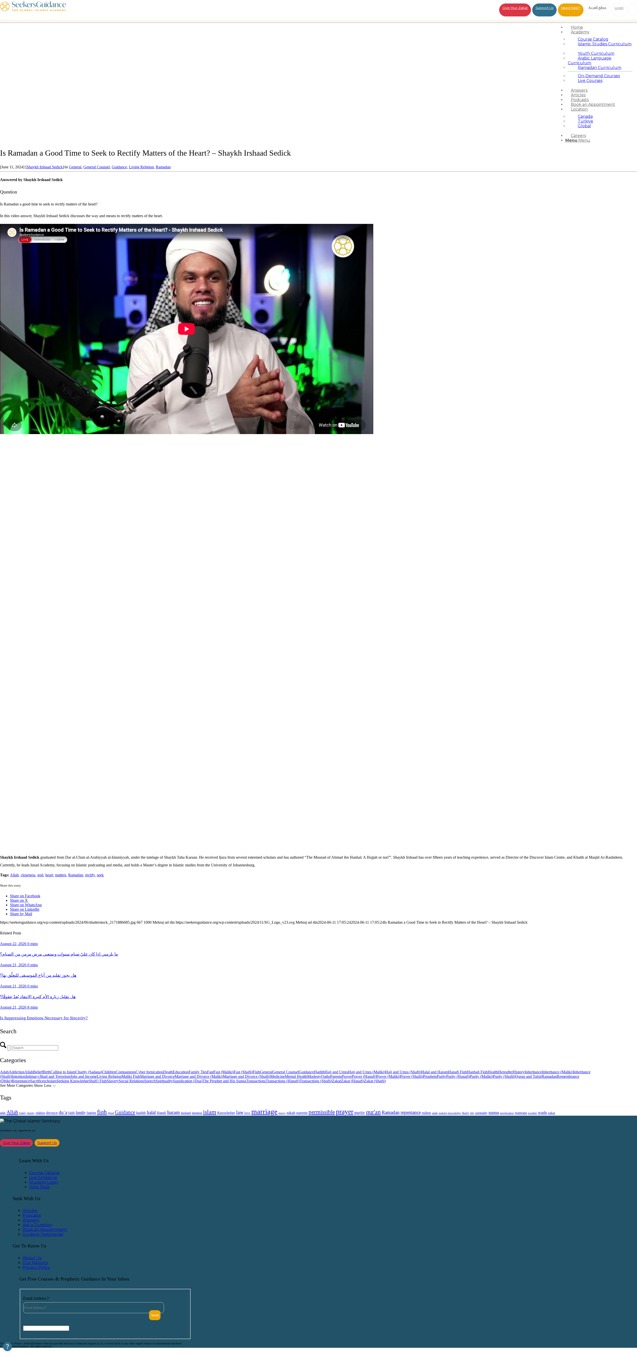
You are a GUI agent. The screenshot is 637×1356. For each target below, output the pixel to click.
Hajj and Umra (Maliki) (366, 1072)
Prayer (347, 1076)
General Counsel (96, 167)
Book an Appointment (45, 1229)
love (247, 1113)
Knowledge (226, 1112)
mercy (282, 1112)
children (40, 1113)
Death (168, 1072)
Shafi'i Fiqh (98, 1081)
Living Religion (141, 167)
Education (181, 1072)
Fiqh (256, 1072)
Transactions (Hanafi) (283, 1081)
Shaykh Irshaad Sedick (45, 167)
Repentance (21, 1081)
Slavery (113, 1081)
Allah (14, 875)
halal (151, 1112)
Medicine (277, 1076)
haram (173, 1112)
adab (2, 1113)
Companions (126, 1072)
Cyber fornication (149, 1072)
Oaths (325, 1076)
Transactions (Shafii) (316, 1081)
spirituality (481, 1113)
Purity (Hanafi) (458, 1076)
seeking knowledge (450, 1113)
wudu (542, 1112)
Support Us (544, 8)
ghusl (111, 1112)
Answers (31, 1220)
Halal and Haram (434, 1072)
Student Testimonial (43, 1234)
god (40, 875)
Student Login (43, 1182)
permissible (322, 1112)
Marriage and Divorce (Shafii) (246, 1076)
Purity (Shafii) (504, 1076)
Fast (210, 1072)
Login (619, 8)
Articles (30, 1210)
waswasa (521, 1113)
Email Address (36, 1298)
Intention (19, 1076)
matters (60, 875)
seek (100, 875)
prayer (344, 1111)
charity (31, 1113)
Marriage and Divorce (157, 1076)
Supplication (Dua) (188, 1081)
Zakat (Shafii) (375, 1081)
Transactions (256, 1081)
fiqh (102, 1111)
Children (109, 1072)
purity (359, 1112)
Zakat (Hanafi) (352, 1081)
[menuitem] (600, 27)
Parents (336, 1076)
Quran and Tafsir (528, 1076)
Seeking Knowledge (72, 1081)
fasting (91, 1113)
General (75, 167)
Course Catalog (44, 1172)
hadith (141, 1113)
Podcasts (32, 1215)
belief (22, 1113)
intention (197, 1113)
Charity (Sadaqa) (88, 1072)
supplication (507, 1112)
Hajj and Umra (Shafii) (403, 1072)
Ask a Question (37, 1225)
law (239, 1112)
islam (209, 1112)
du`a (63, 1112)
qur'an (373, 1111)
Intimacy (32, 1076)
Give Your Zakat (515, 8)
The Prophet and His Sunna (224, 1081)
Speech (150, 1081)
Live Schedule (43, 1177)
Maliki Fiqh (131, 1076)
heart (49, 875)
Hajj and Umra (336, 1072)
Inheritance (533, 1072)
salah (435, 1112)
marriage (264, 1111)
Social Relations (131, 1081)
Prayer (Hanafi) (364, 1076)
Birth (47, 1072)
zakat (551, 1113)
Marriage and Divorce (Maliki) (199, 1076)
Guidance (119, 167)
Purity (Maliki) (481, 1076)
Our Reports (35, 1262)
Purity (441, 1076)
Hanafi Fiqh (457, 1072)
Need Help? (570, 8)
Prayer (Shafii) (411, 1076)
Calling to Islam (63, 1072)
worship (532, 1112)
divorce (52, 1113)
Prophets (430, 1076)
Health (493, 1072)
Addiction (16, 1072)
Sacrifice (37, 1081)
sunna (493, 1112)
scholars (50, 1081)
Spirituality (164, 1081)
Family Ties (198, 1072)
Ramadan (163, 167)
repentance (411, 1112)
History (519, 1072)
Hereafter (505, 1072)
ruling (426, 1113)
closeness (28, 875)
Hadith (319, 1072)
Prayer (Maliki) (388, 1076)
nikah (291, 1113)
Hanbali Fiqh (477, 1072)
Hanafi (161, 1113)
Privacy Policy (36, 1267)
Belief (38, 1072)
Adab (4, 1072)
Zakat (336, 1081)
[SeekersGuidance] (33, 9)
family (81, 1112)
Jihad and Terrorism (54, 1076)
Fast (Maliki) (223, 1072)
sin (472, 1113)
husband (186, 1113)
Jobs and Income (83, 1076)
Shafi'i (465, 1113)
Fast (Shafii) (243, 1072)
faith (71, 1113)
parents (302, 1113)
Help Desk (39, 1187)
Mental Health (296, 1076)
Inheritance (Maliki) (557, 1072)
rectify (90, 875)
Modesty (314, 1076)
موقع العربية (597, 7)
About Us (32, 1258)
